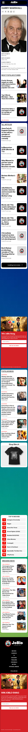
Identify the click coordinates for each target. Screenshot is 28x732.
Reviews (14, 657)
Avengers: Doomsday (13, 520)
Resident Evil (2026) (13, 535)
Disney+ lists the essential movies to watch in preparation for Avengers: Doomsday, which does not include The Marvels (8, 382)
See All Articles (5, 120)
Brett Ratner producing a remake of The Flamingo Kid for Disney (8, 252)
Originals (14, 662)
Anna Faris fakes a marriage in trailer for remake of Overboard (8, 111)
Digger (9, 523)
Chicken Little (14, 69)
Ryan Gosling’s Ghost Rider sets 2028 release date (8, 435)
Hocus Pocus (14, 68)
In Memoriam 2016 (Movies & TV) (7, 150)
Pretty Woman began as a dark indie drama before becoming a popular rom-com (8, 84)
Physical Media (14, 666)
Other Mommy (11, 539)
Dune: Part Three (12, 527)
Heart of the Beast (12, 547)
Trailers (14, 660)
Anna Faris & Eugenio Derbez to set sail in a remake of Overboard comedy (7, 133)
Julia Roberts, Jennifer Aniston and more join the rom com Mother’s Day (8, 192)
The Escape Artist (5, 68)
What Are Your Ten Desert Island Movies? (8, 626)
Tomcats (9, 69)
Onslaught (10, 543)
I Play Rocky (10, 554)
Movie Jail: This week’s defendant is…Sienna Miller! (8, 207)
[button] (3, 3)
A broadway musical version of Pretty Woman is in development (8, 236)
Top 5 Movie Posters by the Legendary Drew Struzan (8, 615)
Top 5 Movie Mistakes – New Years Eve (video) (7, 97)
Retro (14, 664)
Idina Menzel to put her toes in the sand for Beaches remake (8, 164)
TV (14, 655)
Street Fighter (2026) (13, 531)
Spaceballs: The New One (14, 551)
